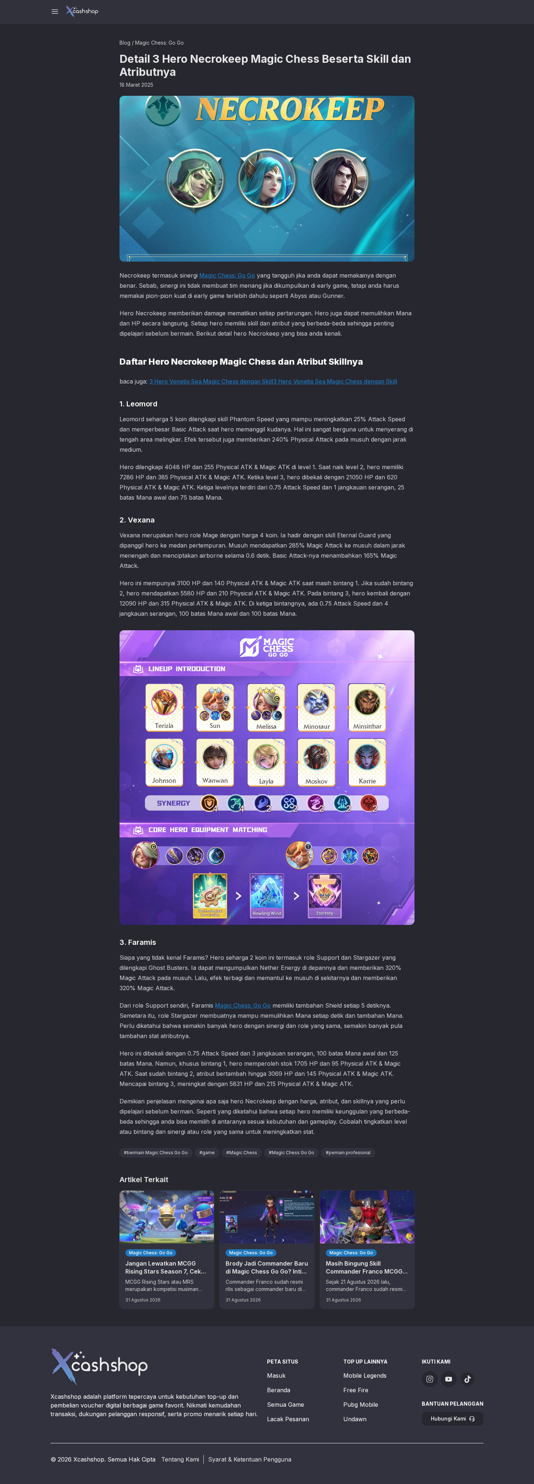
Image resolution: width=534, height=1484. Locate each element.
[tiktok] (467, 1379)
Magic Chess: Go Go (159, 43)
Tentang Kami (180, 1459)
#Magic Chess (241, 1152)
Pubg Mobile (360, 1404)
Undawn (355, 1419)
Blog (125, 43)
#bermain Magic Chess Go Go (156, 1152)
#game (207, 1152)
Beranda (278, 1390)
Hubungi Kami (448, 1418)
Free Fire (355, 1390)
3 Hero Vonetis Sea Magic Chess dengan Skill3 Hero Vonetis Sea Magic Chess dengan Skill (273, 381)
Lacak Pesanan (288, 1419)
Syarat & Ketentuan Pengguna (249, 1459)
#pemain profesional (348, 1152)
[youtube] (448, 1379)
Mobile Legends (365, 1375)
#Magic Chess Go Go (291, 1152)
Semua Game (285, 1404)
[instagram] (429, 1379)
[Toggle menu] (54, 11)
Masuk (276, 1375)
